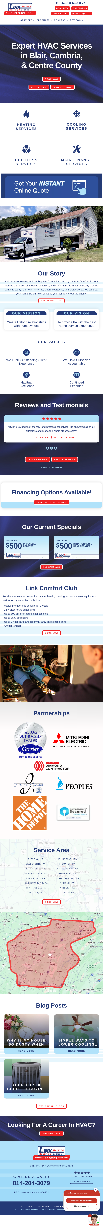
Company (60, 20)
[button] (33, 20)
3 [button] (55, 456)
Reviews (75, 20)
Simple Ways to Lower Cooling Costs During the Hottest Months (77, 1050)
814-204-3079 (71, 3)
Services (26, 20)
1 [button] (47, 456)
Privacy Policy (48, 1218)
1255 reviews (55, 475)
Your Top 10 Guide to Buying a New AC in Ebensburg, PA (26, 1095)
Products (43, 20)
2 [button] (51, 456)
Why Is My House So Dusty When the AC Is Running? (26, 1050)
